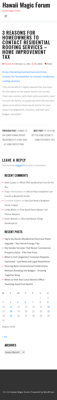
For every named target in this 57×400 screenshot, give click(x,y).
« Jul (4, 336)
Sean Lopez (10, 182)
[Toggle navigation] (5, 16)
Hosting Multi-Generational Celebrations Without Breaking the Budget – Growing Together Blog (26, 270)
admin (40, 63)
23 (48, 311)
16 (48, 306)
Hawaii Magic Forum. (20, 392)
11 (11, 306)
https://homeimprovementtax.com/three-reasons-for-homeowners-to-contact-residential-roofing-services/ (28, 76)
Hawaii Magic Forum (26, 4)
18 (11, 311)
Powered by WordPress (42, 392)
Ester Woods (11, 218)
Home (49, 63)
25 (11, 315)
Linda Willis (10, 209)
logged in (20, 165)
